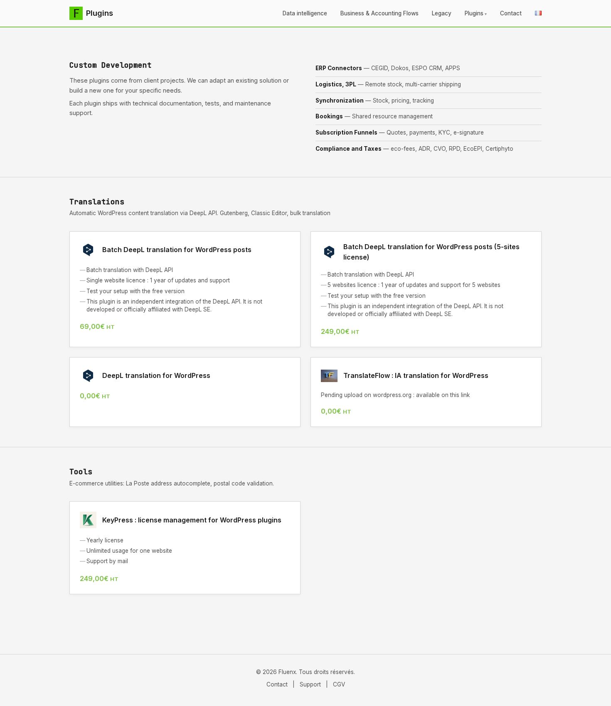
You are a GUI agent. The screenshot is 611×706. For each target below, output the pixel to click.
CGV (339, 684)
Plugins (474, 13)
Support (310, 684)
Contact (511, 13)
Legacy (441, 13)
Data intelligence (305, 13)
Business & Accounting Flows (379, 13)
